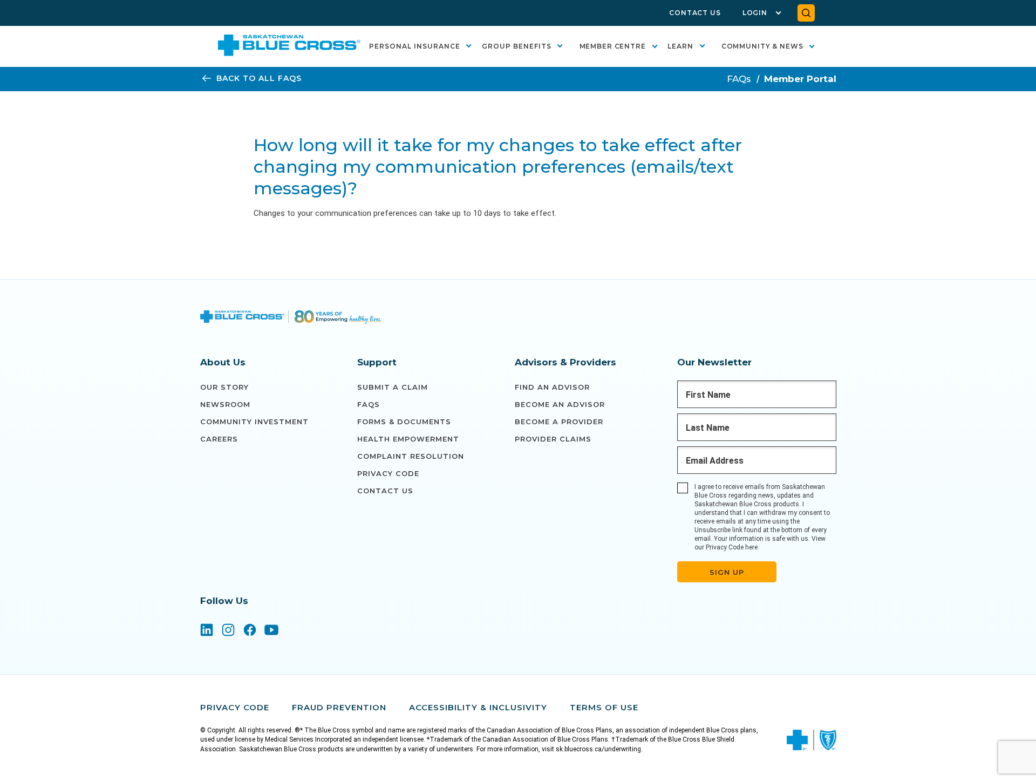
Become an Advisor (560, 404)
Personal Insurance (414, 46)
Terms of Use (604, 707)
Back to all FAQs (259, 78)
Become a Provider (559, 421)
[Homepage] (290, 318)
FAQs (739, 78)
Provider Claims (553, 438)
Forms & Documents (404, 421)
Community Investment (254, 421)
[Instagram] (228, 631)
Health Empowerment (408, 438)
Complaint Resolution (410, 456)
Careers (219, 438)
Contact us (385, 490)
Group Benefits (516, 46)
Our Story (224, 387)
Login (754, 13)
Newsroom (225, 404)
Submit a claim (392, 387)
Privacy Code (388, 473)
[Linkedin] (206, 631)
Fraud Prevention (339, 707)
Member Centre (613, 46)
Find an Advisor (552, 387)
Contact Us (695, 13)
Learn (680, 46)
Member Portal (800, 78)
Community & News (762, 46)
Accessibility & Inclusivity (478, 707)
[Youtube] (271, 631)
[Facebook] (250, 631)
